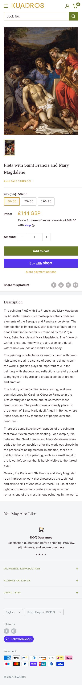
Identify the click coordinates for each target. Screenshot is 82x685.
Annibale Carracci (17, 181)
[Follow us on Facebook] (6, 631)
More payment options (41, 272)
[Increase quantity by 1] (47, 237)
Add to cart (41, 251)
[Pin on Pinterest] (61, 285)
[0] (75, 6)
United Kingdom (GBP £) (41, 612)
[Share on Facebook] (53, 285)
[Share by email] (75, 285)
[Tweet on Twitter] (68, 285)
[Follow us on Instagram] (13, 631)
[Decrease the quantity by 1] (22, 237)
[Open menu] (6, 6)
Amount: (10, 237)
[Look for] (73, 16)
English (10, 612)
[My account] (67, 6)
